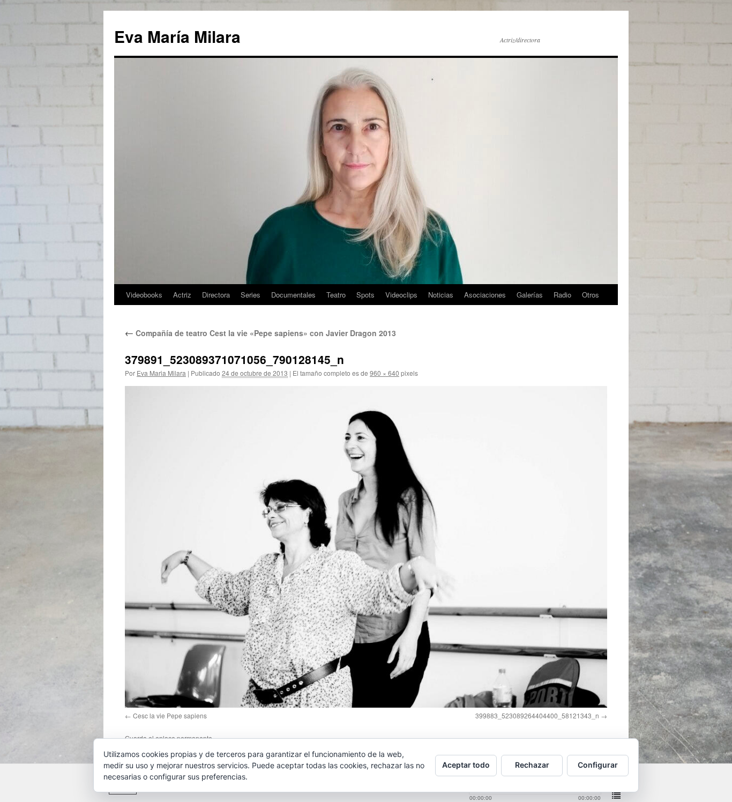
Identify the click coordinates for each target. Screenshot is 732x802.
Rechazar (532, 764)
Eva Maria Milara (161, 372)
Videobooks (144, 294)
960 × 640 (384, 372)
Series (250, 294)
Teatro (336, 294)
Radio (562, 294)
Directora (216, 294)
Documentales (293, 294)
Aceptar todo (466, 764)
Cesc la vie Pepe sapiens (170, 715)
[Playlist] (616, 796)
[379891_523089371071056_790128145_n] (366, 547)
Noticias (440, 294)
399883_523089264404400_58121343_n (537, 715)
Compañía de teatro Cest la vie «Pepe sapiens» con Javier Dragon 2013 (260, 333)
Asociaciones (485, 294)
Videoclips (401, 294)
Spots (365, 294)
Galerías (530, 294)
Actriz (182, 294)
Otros (590, 294)
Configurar (598, 764)
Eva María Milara (177, 36)
